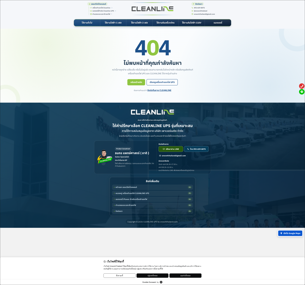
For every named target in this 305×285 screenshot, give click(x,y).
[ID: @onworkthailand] (302, 92)
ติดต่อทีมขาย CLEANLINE (159, 90)
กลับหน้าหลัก (136, 82)
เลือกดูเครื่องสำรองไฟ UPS (162, 82)
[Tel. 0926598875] (302, 86)
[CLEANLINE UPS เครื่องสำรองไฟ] (152, 9)
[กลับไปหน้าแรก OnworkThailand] (152, 112)
